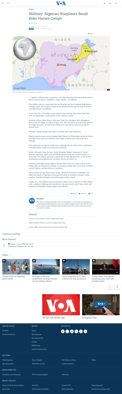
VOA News (34, 23)
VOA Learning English (40, 374)
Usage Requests (97, 385)
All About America (8, 334)
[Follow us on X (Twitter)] (67, 331)
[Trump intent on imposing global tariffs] (16, 267)
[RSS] (81, 331)
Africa (31, 9)
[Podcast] (85, 331)
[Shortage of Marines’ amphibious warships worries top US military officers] (46, 267)
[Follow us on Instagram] (76, 331)
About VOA (6, 389)
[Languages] (104, 3)
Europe (34, 342)
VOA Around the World (40, 389)
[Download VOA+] (101, 304)
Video (5, 255)
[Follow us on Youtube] (72, 331)
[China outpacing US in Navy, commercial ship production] (76, 267)
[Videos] (110, 3)
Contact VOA (66, 385)
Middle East (36, 345)
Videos (94, 360)
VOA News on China (69, 360)
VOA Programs (7, 360)
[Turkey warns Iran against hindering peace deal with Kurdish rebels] (106, 267)
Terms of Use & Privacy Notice (13, 385)
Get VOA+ (35, 385)
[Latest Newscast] (116, 3)
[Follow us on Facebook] (63, 331)
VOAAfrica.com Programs (11, 374)
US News (5, 331)
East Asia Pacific (38, 338)
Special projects (8, 364)
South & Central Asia (39, 349)
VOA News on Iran (38, 364)
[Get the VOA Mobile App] (61, 304)
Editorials (65, 374)
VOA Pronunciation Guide (101, 389)
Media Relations (67, 389)
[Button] (90, 34)
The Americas (36, 334)
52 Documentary (68, 364)
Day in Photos (37, 360)
